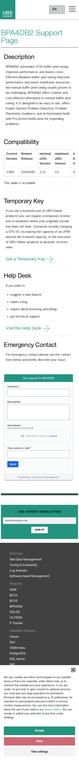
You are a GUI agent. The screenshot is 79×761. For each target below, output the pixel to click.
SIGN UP (39, 530)
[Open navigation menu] (72, 9)
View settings (39, 751)
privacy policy (52, 709)
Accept (39, 730)
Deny (39, 741)
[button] (73, 670)
